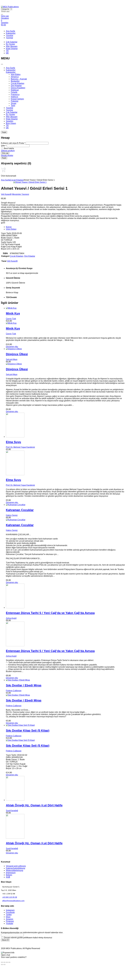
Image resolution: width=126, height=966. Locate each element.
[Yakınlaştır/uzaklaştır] (9, 962)
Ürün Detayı (11, 229)
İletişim (9, 875)
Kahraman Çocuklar (20, 510)
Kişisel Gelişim (17, 99)
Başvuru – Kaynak (19, 79)
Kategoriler (11, 33)
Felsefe (14, 92)
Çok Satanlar (11, 42)
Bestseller (15, 81)
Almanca (15, 77)
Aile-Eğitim (15, 74)
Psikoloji (14, 101)
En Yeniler (10, 44)
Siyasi (13, 103)
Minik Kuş (13, 313)
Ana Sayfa (10, 31)
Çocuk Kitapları (17, 83)
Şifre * (3, 146)
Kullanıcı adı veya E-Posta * (13, 143)
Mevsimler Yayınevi (20, 194)
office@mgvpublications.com (13, 901)
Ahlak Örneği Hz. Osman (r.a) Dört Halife (34, 805)
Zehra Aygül (11, 618)
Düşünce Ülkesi (17, 354)
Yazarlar (9, 35)
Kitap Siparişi (12, 49)
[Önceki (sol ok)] (2, 964)
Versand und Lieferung (16, 866)
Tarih (13, 106)
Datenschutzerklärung (15, 868)
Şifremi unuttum (8, 151)
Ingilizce (14, 97)
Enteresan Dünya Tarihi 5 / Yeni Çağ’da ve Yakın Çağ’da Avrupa (50, 613)
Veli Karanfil (6, 194)
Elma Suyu (13, 442)
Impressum (11, 873)
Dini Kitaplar (16, 86)
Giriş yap (5, 153)
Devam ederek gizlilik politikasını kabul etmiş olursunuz (27, 938)
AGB (8, 877)
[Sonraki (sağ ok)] (4, 964)
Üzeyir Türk (11, 319)
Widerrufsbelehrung (14, 870)
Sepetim (9, 121)
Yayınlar (9, 38)
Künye (9, 227)
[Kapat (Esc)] (2, 962)
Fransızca (15, 94)
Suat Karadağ (12, 811)
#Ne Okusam (11, 46)
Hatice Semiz (12, 515)
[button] (2, 4)
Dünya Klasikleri (18, 88)
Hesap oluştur (7, 155)
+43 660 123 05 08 (9, 897)
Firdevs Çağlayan (13, 691)
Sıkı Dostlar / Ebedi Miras (23, 685)
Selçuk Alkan (11, 359)
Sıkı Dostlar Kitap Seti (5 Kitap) (27, 730)
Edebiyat (15, 90)
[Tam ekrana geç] (7, 962)
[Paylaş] (4, 962)
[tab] (65, 227)
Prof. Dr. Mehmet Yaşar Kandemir (20, 447)
